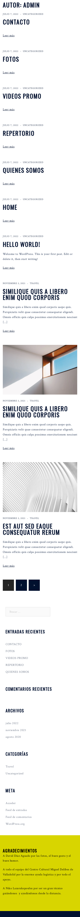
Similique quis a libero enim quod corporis (35, 294)
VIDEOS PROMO (22, 95)
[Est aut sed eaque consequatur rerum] (40, 487)
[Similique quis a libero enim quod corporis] (40, 369)
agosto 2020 (13, 737)
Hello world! (21, 244)
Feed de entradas (16, 810)
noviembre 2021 (16, 730)
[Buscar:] (28, 611)
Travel (34, 283)
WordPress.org (15, 824)
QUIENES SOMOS (23, 170)
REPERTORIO (19, 133)
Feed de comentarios (19, 817)
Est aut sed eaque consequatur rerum (31, 529)
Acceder (11, 803)
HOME (10, 207)
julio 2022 (12, 723)
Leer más (9, 36)
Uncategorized (33, 14)
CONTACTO (16, 21)
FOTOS (11, 59)
